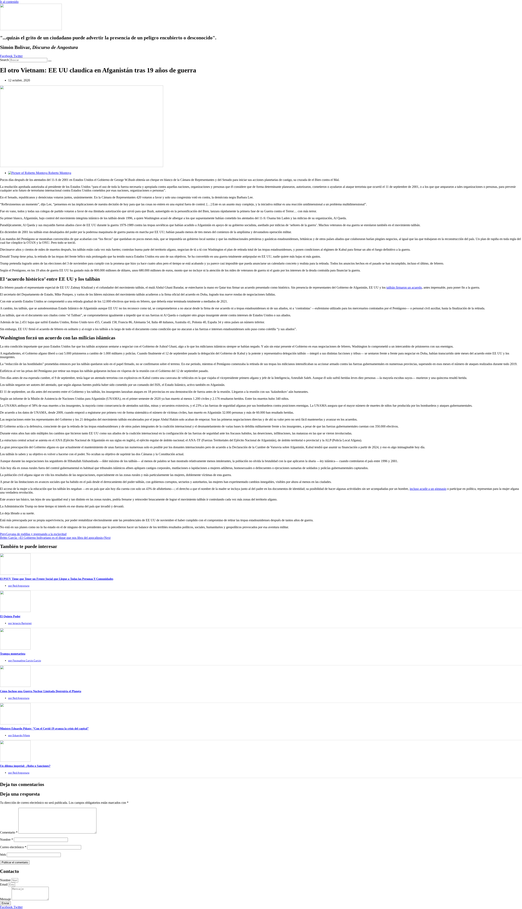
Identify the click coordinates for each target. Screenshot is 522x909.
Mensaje (6, 899)
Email (4, 884)
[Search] (49, 61)
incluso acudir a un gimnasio (428, 488)
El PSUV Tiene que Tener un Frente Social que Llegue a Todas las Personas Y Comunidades (56, 578)
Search (4, 60)
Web (3, 854)
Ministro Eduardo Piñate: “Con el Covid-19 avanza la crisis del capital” (44, 728)
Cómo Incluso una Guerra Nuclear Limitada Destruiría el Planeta (40, 691)
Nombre (6, 839)
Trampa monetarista (12, 653)
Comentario (9, 832)
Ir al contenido (9, 1)
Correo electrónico (13, 847)
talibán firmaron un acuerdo (404, 287)
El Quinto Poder (10, 616)
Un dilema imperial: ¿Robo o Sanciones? (25, 765)
